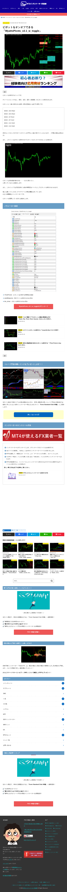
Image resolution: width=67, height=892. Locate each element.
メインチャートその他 (53, 844)
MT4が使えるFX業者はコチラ (33, 14)
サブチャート (13, 8)
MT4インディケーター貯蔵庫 (30, 888)
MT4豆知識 (50, 825)
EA (56, 8)
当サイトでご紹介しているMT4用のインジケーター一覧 (26, 885)
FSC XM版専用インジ (53, 823)
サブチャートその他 (52, 833)
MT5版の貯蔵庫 (7, 875)
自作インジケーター (43, 8)
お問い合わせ (36, 11)
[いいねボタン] (5, 92)
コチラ (10, 859)
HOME (3, 17)
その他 (27, 8)
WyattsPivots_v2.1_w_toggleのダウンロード (33, 306)
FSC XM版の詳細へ (33, 632)
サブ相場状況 (51, 836)
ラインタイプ (9, 17)
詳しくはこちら (33, 414)
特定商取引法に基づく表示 (48, 885)
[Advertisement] (33, 506)
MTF (37, 8)
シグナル (32, 8)
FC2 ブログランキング (30, 840)
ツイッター (6, 863)
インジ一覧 (29, 11)
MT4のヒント (62, 8)
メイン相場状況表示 (53, 847)
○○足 (23, 8)
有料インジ (52, 8)
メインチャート (5, 8)
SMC (19, 8)
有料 (49, 849)
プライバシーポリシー (23, 882)
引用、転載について (45, 882)
